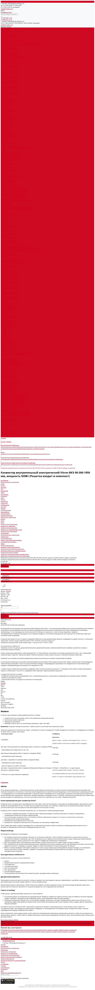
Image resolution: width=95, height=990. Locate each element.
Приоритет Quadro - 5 (8, 185)
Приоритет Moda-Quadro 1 (9, 178)
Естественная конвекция (9, 35)
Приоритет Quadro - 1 (8, 180)
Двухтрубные (5, 106)
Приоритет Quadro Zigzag (9, 187)
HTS (2, 58)
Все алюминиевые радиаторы (10, 132)
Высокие (3, 123)
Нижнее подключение (8, 137)
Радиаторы (4, 95)
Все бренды (4, 30)
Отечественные (6, 127)
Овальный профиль (7, 120)
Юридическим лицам (7, 420)
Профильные (5, 109)
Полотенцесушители (7, 174)
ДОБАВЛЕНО (5, 566)
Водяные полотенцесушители (10, 176)
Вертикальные (5, 113)
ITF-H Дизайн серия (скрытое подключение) (15, 148)
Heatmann (4, 79)
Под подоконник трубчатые (9, 102)
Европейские (5, 129)
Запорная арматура (7, 202)
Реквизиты (4, 222)
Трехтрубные (5, 107)
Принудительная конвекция (10, 37)
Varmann (3, 51)
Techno (3, 90)
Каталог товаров (6, 234)
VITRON (8, 591)
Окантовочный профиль (8, 171)
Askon (2, 69)
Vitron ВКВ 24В (5, 39)
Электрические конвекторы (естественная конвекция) (18, 42)
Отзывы (3, 218)
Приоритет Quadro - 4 (8, 183)
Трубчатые (4, 97)
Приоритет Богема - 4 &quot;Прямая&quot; (14, 194)
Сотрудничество (6, 419)
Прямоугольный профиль (9, 116)
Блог (2, 223)
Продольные (5, 162)
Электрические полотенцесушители (12, 195)
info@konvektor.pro (7, 9)
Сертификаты (5, 220)
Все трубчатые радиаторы (9, 99)
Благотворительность (8, 436)
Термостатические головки (9, 199)
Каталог (3, 945)
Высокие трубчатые (7, 100)
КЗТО (2, 85)
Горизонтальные (6, 114)
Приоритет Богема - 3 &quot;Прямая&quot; (14, 192)
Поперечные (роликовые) (9, 160)
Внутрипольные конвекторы (10, 32)
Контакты (4, 435)
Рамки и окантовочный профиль (11, 169)
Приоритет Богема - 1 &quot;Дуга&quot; (13, 188)
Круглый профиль (6, 121)
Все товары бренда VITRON (9, 920)
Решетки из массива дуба (9, 157)
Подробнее (4, 782)
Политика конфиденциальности (11, 225)
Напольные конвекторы (8, 143)
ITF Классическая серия (8, 146)
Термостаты (4, 165)
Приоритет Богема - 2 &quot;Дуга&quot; (13, 190)
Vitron (2, 34)
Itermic (3, 46)
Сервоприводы (5, 204)
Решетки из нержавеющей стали (11, 158)
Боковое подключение (8, 136)
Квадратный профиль (8, 118)
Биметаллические (6, 134)
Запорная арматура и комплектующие (13, 197)
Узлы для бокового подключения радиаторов (15, 209)
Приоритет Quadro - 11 (8, 181)
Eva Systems (4, 74)
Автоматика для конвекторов (10, 164)
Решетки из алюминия (8, 155)
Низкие (3, 125)
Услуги (3, 417)
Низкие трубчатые (7, 104)
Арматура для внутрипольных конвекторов (14, 201)
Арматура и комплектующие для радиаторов (15, 206)
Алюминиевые (5, 130)
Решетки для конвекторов (9, 153)
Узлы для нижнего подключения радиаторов (15, 208)
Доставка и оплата (7, 433)
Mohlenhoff (4, 63)
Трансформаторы (6, 167)
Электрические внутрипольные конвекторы (15, 41)
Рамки (3, 172)
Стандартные (5, 141)
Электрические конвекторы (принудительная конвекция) (19, 44)
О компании (5, 422)
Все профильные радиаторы (10, 111)
